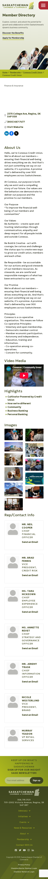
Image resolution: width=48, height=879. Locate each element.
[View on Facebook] (11, 134)
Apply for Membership (13, 38)
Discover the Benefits (13, 33)
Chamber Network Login (24, 872)
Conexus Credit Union (32, 72)
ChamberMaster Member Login (24, 868)
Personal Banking (18, 414)
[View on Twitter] (16, 134)
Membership (15, 72)
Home (5, 72)
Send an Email (30, 542)
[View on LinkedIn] (6, 134)
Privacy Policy (24, 865)
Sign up (36, 780)
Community (14, 407)
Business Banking (18, 410)
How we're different (19, 403)
